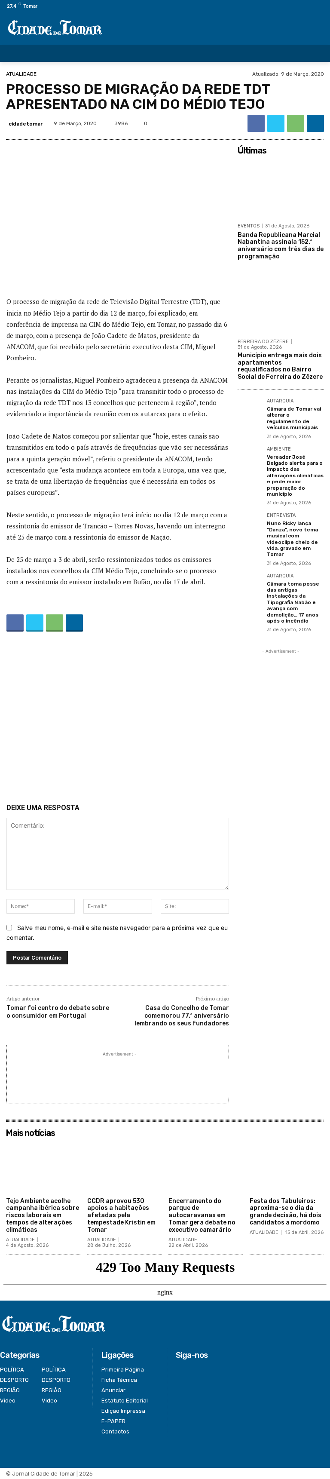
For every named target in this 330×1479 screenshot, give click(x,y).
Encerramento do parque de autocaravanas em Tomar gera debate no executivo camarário (201, 1215)
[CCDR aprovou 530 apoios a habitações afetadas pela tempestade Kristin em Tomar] (124, 1167)
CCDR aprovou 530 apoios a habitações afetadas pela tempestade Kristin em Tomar (121, 1215)
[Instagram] (296, 6)
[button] (317, 53)
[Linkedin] (315, 123)
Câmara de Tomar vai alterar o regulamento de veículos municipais (294, 418)
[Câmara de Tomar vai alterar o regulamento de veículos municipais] (250, 411)
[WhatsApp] (295, 123)
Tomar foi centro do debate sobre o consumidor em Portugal (57, 1011)
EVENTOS (249, 226)
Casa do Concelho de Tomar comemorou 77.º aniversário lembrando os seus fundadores (181, 1015)
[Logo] (55, 28)
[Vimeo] (315, 6)
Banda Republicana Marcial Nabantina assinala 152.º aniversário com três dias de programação (281, 245)
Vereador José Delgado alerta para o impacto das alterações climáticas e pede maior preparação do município (295, 475)
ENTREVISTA (281, 515)
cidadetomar (26, 123)
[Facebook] (286, 6)
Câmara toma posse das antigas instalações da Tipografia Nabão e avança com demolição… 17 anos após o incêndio (293, 602)
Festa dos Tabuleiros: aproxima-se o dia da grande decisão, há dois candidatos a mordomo (285, 1211)
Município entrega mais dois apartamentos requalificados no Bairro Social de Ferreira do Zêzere (280, 366)
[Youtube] (325, 6)
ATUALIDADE (21, 74)
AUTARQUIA (280, 401)
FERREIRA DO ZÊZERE (263, 341)
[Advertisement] (117, 719)
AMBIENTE (279, 449)
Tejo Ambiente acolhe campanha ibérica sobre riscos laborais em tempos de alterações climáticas (42, 1215)
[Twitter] (306, 6)
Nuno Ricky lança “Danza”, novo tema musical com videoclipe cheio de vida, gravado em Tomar (292, 538)
